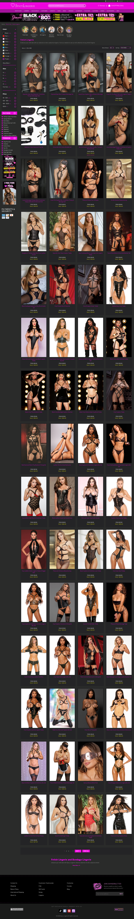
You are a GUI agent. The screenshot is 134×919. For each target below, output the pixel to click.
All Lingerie (43, 35)
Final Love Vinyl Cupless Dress (119, 836)
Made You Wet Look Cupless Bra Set (62, 730)
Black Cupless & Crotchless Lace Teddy (90, 571)
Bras (64, 10)
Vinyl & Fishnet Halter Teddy (90, 624)
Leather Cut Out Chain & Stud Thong (33, 836)
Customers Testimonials (46, 883)
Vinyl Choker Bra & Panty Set (62, 306)
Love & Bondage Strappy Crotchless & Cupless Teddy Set (119, 147)
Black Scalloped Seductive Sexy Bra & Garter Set (34, 306)
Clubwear (79, 10)
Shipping (13, 886)
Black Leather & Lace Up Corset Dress (62, 518)
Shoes (102, 10)
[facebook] (64, 910)
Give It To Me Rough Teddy (62, 836)
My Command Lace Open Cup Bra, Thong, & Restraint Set (90, 147)
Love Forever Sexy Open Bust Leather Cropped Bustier (62, 359)
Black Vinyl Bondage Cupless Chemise (62, 412)
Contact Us (13, 883)
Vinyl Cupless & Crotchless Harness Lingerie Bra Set (34, 624)
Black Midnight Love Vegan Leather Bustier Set (119, 677)
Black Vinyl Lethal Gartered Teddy (119, 359)
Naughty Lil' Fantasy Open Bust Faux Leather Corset (34, 253)
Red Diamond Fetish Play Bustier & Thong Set (34, 465)
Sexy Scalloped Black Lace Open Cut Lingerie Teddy (90, 253)
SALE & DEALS (35, 10)
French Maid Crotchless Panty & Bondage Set (62, 783)
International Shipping (17, 892)
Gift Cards (42, 889)
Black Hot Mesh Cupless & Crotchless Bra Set (34, 783)
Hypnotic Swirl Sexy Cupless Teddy (62, 253)
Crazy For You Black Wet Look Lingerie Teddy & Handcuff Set (118, 95)
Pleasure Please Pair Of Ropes (91, 200)
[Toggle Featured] (14, 113)
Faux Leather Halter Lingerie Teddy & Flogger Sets (34, 571)
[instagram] (73, 910)
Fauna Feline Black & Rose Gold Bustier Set (119, 253)
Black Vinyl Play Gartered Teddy (33, 412)
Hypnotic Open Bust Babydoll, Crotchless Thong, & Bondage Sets (34, 95)
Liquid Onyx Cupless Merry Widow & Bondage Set (90, 95)
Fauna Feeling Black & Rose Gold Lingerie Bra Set (119, 465)
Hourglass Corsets (69, 35)
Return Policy (14, 889)
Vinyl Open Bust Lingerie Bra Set (62, 677)
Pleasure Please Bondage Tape (119, 624)
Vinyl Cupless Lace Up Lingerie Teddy (34, 730)
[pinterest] (69, 910)
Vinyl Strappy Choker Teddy (90, 306)
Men (118, 10)
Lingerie (26, 10)
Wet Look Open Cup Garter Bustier (90, 518)
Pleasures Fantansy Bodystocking (62, 571)
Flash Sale (25, 35)
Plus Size (87, 10)
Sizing (40, 892)
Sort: (118, 47)
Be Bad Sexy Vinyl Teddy (119, 306)
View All (86, 851)
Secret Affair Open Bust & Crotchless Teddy (33, 518)
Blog (68, 889)
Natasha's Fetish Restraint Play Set (34, 147)
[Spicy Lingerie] (28, 5)
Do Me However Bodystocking (119, 200)
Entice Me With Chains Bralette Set (62, 147)
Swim (59, 10)
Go (121, 894)
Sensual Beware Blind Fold (91, 783)
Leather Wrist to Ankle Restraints (62, 465)
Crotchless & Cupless (34, 35)
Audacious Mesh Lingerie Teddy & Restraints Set (90, 359)
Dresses (71, 10)
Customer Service (111, 1)
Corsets (52, 10)
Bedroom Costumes (51, 35)
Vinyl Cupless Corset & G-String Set (62, 624)
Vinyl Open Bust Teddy (119, 571)
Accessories (110, 10)
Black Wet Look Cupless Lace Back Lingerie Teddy (33, 359)
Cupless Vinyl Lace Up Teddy (119, 518)
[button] (9, 166)
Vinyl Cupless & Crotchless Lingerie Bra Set (90, 465)
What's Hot (18, 10)
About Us (13, 895)
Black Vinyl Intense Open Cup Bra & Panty (90, 412)
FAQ (40, 886)
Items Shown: (105, 47)
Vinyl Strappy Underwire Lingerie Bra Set (119, 783)
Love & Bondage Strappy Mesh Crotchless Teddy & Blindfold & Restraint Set (34, 201)
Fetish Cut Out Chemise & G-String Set (90, 677)
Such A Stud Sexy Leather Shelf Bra (33, 677)
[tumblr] (60, 910)
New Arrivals (60, 35)
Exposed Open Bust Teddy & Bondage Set (62, 94)
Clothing (95, 10)
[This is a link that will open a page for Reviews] (119, 909)
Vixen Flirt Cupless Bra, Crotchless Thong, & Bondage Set (62, 201)
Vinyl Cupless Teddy (119, 412)
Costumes (44, 10)
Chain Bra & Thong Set (91, 730)
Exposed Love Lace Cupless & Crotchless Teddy (91, 836)
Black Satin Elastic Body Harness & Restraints (119, 730)
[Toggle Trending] (14, 138)
